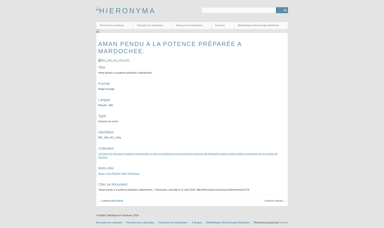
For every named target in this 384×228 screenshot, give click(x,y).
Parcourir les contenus (112, 25)
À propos (220, 25)
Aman (101, 173)
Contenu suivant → (275, 200)
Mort (124, 173)
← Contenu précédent (110, 200)
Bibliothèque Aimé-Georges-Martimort (258, 25)
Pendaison (134, 173)
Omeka (283, 222)
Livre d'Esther (113, 173)
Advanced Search (279, 10)
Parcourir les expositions (189, 25)
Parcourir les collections (150, 25)
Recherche (285, 10)
